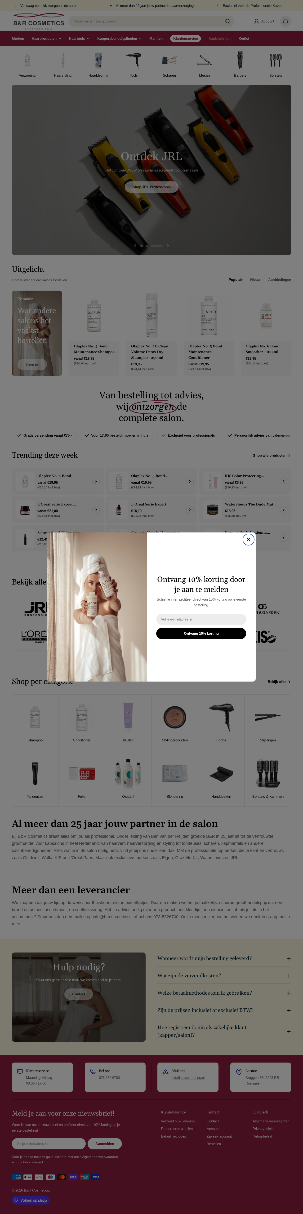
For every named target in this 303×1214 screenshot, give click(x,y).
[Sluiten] (248, 539)
